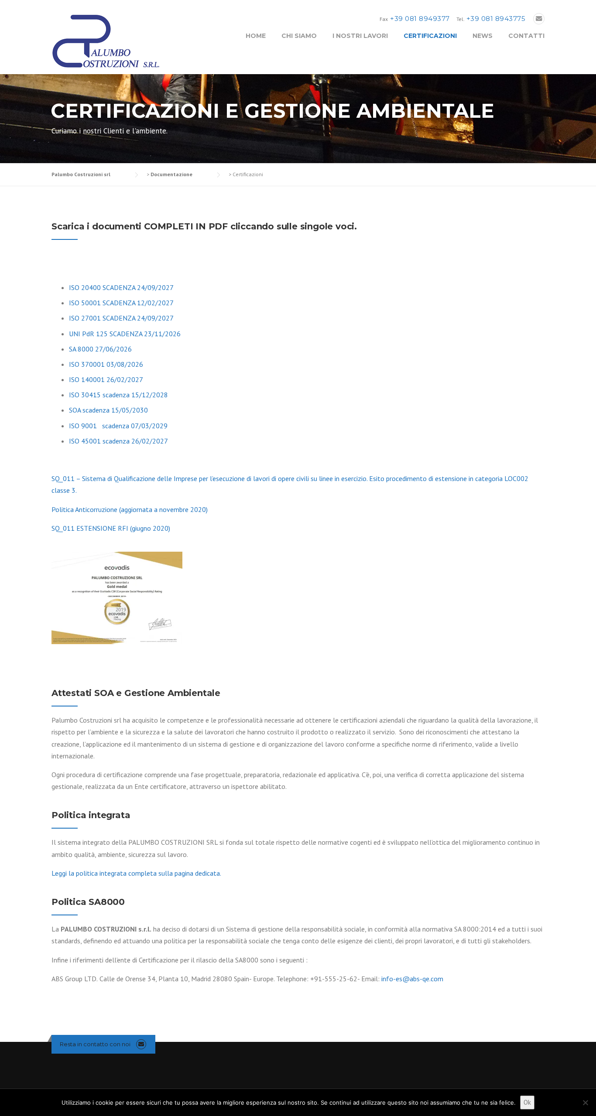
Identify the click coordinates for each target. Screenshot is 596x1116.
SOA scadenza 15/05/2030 (108, 410)
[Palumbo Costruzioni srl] (106, 40)
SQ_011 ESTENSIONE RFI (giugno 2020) (110, 528)
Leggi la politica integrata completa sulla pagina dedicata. (136, 873)
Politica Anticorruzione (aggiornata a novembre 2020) (129, 509)
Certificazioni (430, 36)
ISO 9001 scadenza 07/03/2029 (118, 425)
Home (256, 36)
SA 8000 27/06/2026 (100, 349)
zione (147, 478)
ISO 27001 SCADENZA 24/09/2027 (121, 318)
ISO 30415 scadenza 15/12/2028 (118, 394)
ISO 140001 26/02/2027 (106, 379)
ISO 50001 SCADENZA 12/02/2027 (121, 302)
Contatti (526, 36)
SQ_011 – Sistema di (81, 478)
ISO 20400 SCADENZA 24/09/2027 (121, 287)
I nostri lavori (360, 36)
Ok (527, 1102)
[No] (585, 1102)
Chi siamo (299, 36)
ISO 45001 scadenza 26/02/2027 (118, 441)
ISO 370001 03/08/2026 (106, 364)
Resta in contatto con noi (95, 1044)
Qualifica (126, 478)
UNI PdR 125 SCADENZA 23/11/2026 (125, 333)
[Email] (539, 19)
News (483, 36)
